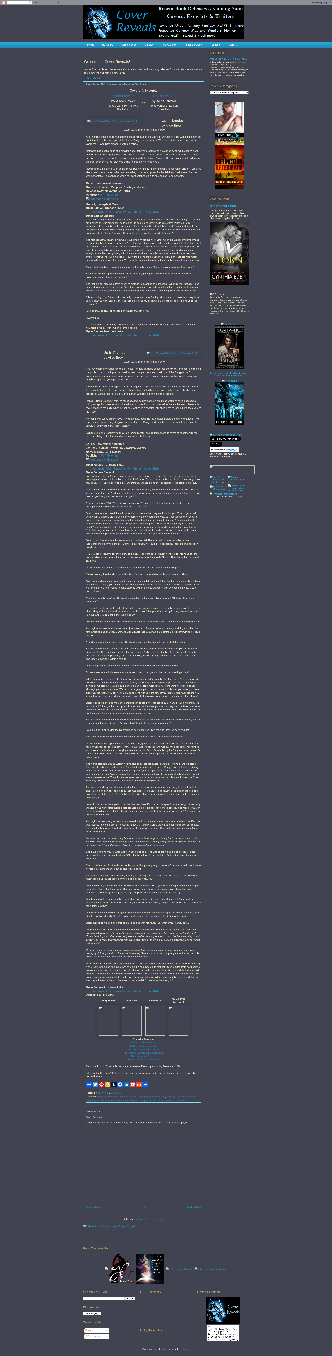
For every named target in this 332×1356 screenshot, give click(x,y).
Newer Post (93, 1207)
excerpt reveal (157, 1096)
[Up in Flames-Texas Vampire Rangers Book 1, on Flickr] (173, 353)
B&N (156, 212)
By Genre (107, 44)
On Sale (149, 44)
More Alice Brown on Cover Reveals (143, 1059)
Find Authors (169, 44)
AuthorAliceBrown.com (143, 1042)
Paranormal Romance (109, 1100)
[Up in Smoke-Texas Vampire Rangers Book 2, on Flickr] (113, 121)
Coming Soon (128, 44)
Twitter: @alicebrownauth (143, 1046)
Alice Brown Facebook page (143, 1049)
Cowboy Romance (138, 1096)
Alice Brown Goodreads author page (143, 1052)
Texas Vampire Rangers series (138, 1100)
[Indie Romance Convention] (211, 1269)
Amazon (98, 212)
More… (233, 44)
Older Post (194, 1207)
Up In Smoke (163, 96)
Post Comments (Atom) (151, 1219)
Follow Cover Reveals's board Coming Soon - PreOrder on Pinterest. (229, 374)
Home (90, 44)
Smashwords (122, 212)
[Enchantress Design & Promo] (150, 1282)
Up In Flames (123, 96)
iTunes (137, 212)
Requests (215, 44)
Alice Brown (105, 1096)
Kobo (147, 212)
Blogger (185, 1349)
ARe (108, 212)
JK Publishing (109, 194)
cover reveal (120, 1096)
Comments (93, 1336)
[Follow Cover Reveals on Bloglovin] (224, 451)
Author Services (193, 44)
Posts (90, 1330)
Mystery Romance (176, 1096)
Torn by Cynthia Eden (223, 205)
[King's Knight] (229, 368)
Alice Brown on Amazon (143, 1056)
